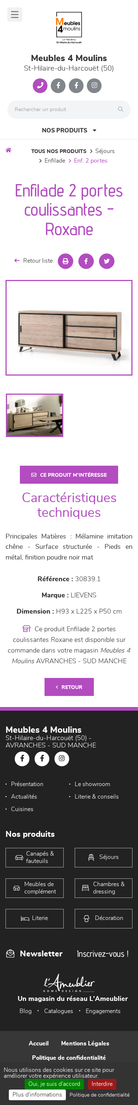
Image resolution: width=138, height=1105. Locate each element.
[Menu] (14, 14)
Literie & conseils (97, 797)
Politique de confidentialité (69, 1058)
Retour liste (38, 261)
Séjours (105, 151)
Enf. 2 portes (90, 161)
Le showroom (92, 784)
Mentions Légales (85, 1044)
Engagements (103, 1011)
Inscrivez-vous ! (102, 953)
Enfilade (55, 161)
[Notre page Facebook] (58, 85)
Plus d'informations (37, 1095)
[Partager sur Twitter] (106, 261)
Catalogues (58, 1011)
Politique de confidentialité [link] (100, 1095)
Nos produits (64, 131)
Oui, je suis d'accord (54, 1084)
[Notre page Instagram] (94, 85)
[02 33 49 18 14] (40, 85)
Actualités (24, 797)
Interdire (102, 1084)
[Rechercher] (122, 109)
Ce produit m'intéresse (73, 475)
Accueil (39, 1044)
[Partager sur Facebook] (86, 261)
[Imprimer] (65, 261)
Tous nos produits (58, 151)
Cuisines (22, 809)
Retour (71, 687)
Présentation (27, 784)
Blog (26, 1011)
